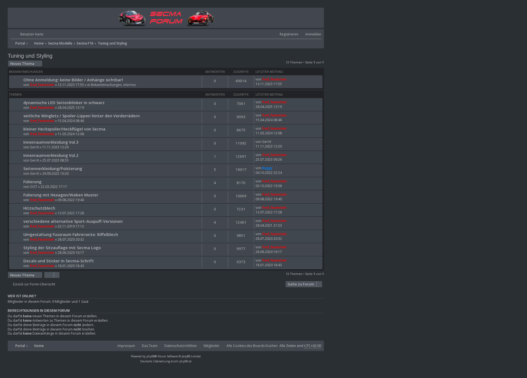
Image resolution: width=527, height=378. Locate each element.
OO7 (33, 186)
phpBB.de (185, 361)
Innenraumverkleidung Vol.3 (50, 142)
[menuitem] (26, 34)
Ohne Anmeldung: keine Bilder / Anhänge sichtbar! (73, 79)
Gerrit (34, 147)
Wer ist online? (22, 296)
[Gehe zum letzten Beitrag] (289, 79)
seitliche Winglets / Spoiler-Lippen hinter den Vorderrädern (81, 115)
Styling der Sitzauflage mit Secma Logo (62, 247)
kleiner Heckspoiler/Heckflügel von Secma (64, 129)
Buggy (267, 168)
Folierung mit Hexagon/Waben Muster (60, 195)
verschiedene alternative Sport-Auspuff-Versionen (73, 221)
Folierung (32, 181)
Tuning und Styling (30, 56)
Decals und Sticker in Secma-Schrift (58, 260)
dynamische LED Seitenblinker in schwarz (64, 102)
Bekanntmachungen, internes (113, 84)
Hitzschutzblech (39, 208)
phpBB (150, 356)
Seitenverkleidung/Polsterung (52, 168)
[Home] (166, 17)
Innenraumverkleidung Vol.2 (50, 155)
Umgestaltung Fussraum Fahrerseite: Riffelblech (70, 234)
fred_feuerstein (42, 84)
